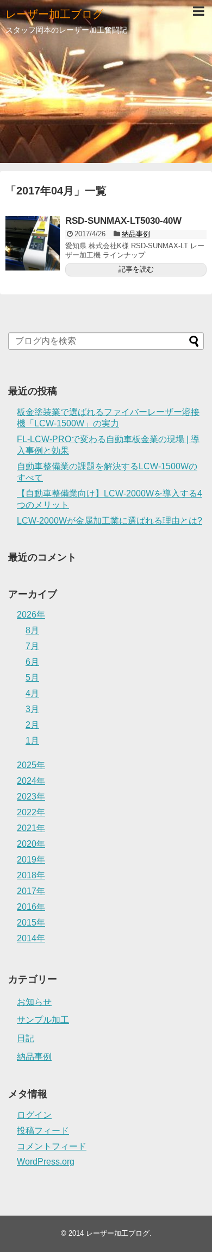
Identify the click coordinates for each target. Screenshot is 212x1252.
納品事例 (136, 234)
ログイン (34, 1114)
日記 (25, 1038)
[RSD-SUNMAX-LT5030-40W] (32, 243)
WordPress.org (45, 1161)
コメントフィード (51, 1146)
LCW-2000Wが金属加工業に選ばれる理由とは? (109, 520)
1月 (32, 740)
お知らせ (34, 1001)
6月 (32, 661)
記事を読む (136, 269)
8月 (32, 630)
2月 (32, 724)
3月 (32, 709)
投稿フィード (43, 1130)
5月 (32, 677)
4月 (32, 693)
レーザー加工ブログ (54, 14)
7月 (32, 646)
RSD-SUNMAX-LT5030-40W (123, 221)
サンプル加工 (43, 1019)
